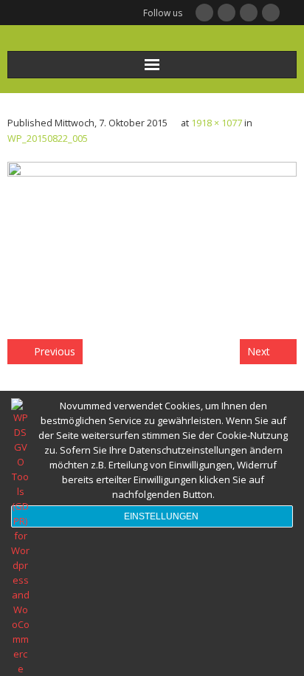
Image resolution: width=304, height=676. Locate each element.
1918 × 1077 (216, 123)
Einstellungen (161, 516)
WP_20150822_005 (47, 138)
